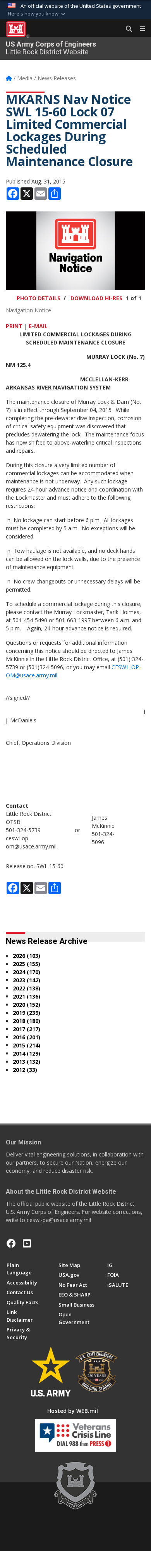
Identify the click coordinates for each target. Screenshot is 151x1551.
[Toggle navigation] (139, 29)
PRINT (14, 326)
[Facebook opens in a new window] (11, 1243)
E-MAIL (38, 326)
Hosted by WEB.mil (72, 1410)
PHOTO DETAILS (38, 298)
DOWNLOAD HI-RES (96, 298)
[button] (37, 14)
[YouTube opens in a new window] (27, 1243)
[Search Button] (126, 29)
